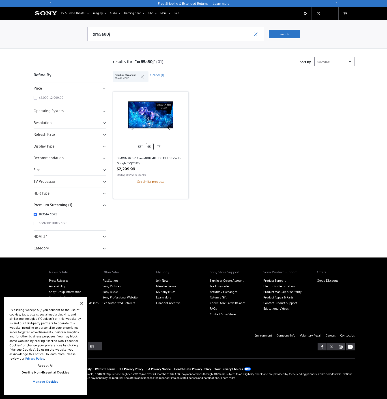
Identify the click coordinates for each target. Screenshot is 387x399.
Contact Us (347, 335)
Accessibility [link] (57, 286)
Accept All (46, 365)
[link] (176, 13)
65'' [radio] (149, 146)
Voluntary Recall (310, 335)
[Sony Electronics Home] (46, 13)
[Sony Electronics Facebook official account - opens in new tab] (322, 346)
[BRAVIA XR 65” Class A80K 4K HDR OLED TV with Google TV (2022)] (150, 117)
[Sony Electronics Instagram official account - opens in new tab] (340, 346)
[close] (140, 76)
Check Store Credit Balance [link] (227, 303)
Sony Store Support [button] (224, 272)
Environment (263, 335)
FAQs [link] (213, 308)
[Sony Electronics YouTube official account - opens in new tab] (350, 346)
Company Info (286, 335)
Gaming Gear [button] (132, 13)
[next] (336, 3)
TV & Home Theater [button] (73, 13)
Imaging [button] (97, 13)
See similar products (150, 181)
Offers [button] (321, 272)
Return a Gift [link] (218, 297)
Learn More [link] (163, 297)
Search (284, 34)
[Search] (305, 13)
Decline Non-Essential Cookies (45, 372)
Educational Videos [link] (276, 308)
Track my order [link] (220, 286)
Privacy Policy (34, 358)
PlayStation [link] (110, 280)
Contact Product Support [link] (280, 303)
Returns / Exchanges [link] (223, 292)
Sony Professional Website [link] (120, 297)
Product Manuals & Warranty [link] (282, 292)
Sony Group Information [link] (65, 292)
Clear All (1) (157, 75)
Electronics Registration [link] (279, 286)
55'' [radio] (140, 146)
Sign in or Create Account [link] (227, 280)
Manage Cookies (45, 381)
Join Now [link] (162, 280)
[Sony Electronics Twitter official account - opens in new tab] (331, 346)
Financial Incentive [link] (168, 303)
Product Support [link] (274, 280)
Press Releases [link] (58, 280)
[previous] (50, 3)
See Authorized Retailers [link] (119, 303)
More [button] (163, 13)
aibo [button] (150, 13)
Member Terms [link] (166, 286)
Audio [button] (113, 13)
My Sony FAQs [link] (165, 292)
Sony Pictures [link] (112, 286)
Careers (331, 335)
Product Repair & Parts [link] (278, 297)
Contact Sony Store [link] (223, 314)
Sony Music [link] (110, 292)
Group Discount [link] (327, 280)
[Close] (82, 303)
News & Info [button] (58, 272)
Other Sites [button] (111, 272)
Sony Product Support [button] (280, 272)
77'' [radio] (159, 146)
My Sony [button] (162, 272)
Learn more (228, 378)
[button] (318, 13)
